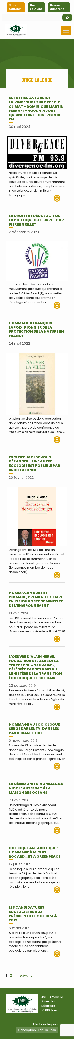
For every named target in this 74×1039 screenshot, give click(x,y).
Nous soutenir (15, 7)
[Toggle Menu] (66, 30)
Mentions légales (45, 1024)
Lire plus (59, 198)
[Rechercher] (67, 17)
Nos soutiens (36, 7)
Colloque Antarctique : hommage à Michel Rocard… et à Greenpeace (34, 852)
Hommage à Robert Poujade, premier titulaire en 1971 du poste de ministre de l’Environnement (36, 599)
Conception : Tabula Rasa (37, 1030)
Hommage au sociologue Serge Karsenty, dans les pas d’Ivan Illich (34, 728)
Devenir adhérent (57, 7)
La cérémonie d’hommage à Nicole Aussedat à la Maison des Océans (36, 788)
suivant (23, 975)
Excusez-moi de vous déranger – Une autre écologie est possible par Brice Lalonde (34, 463)
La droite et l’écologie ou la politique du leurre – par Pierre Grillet (36, 220)
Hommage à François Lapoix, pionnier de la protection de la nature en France (36, 329)
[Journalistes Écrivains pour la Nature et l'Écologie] (16, 30)
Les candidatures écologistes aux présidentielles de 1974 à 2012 (33, 914)
